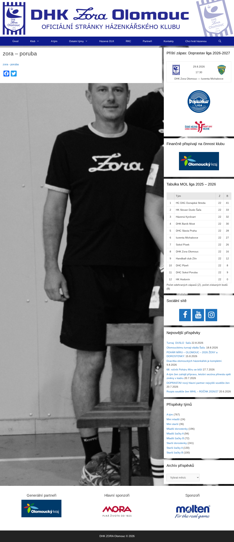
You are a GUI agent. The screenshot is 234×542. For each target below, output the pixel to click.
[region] (199, 163)
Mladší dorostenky (177, 428)
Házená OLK (106, 41)
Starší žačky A (175, 447)
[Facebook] (185, 315)
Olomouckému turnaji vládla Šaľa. (186, 347)
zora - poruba (11, 64)
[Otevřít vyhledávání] (219, 41)
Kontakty (169, 41)
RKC (128, 41)
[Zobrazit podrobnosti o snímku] (199, 163)
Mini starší (172, 424)
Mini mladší (173, 419)
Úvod (15, 41)
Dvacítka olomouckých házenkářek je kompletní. (194, 360)
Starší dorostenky (177, 443)
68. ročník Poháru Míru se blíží (184, 369)
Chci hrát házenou (196, 41)
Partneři (147, 41)
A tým (54, 41)
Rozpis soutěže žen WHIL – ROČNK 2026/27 (192, 391)
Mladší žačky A (175, 433)
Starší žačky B (175, 452)
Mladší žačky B (175, 438)
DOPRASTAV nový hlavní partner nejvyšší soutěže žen (198, 382)
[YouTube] (198, 315)
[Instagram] (211, 315)
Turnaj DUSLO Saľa (179, 342)
